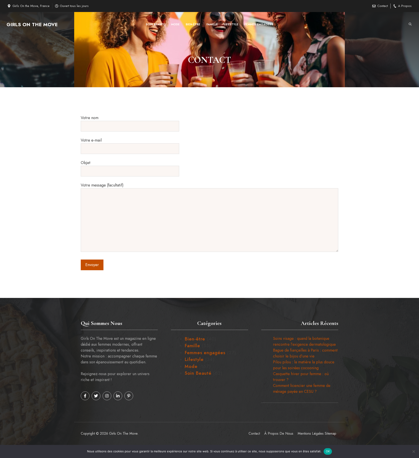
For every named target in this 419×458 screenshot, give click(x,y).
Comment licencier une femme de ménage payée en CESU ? (301, 388)
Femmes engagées (258, 24)
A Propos (405, 5)
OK (328, 451)
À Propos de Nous (278, 433)
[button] (410, 24)
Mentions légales (311, 433)
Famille (212, 24)
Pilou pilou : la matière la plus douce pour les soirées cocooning (303, 365)
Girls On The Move (32, 24)
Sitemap (330, 433)
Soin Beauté (155, 24)
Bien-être (193, 24)
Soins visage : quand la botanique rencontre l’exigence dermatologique (304, 341)
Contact (382, 5)
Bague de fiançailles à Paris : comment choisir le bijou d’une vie (305, 353)
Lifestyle (231, 24)
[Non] (413, 451)
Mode (175, 24)
